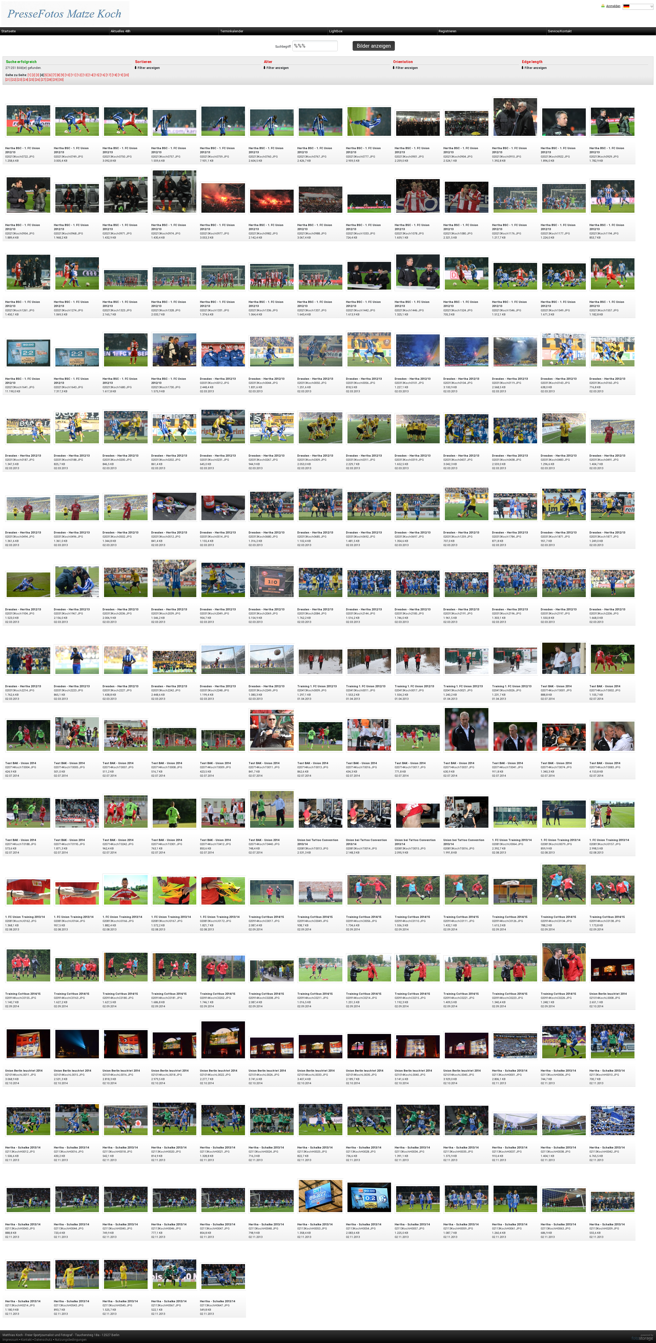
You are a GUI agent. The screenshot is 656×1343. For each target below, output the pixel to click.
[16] (102, 75)
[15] (96, 75)
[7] (54, 75)
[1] (29, 75)
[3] (37, 75)
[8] (58, 75)
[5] (46, 75)
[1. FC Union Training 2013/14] (515, 816)
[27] (43, 79)
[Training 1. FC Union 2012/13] (320, 661)
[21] (8, 79)
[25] (31, 79)
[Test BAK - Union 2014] (564, 658)
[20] (126, 75)
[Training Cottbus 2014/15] (272, 892)
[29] (55, 79)
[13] (85, 75)
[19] (120, 75)
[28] (49, 79)
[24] (25, 79)
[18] (114, 75)
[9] (62, 75)
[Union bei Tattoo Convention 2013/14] (320, 813)
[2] (33, 75)
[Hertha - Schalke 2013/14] (515, 1045)
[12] (79, 75)
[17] (108, 75)
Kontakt (26, 1339)
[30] (61, 79)
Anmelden (613, 6)
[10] (67, 75)
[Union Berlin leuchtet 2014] (612, 969)
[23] (19, 79)
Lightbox (335, 31)
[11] (73, 75)
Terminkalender (231, 31)
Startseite (8, 31)
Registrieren (447, 31)
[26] (37, 79)
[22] (13, 79)
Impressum (10, 1339)
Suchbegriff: (283, 46)
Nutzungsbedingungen (71, 1339)
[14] (91, 75)
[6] (50, 75)
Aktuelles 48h (120, 31)
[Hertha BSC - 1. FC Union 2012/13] (28, 120)
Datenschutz (43, 1339)
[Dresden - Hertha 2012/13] (223, 354)
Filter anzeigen (149, 68)
